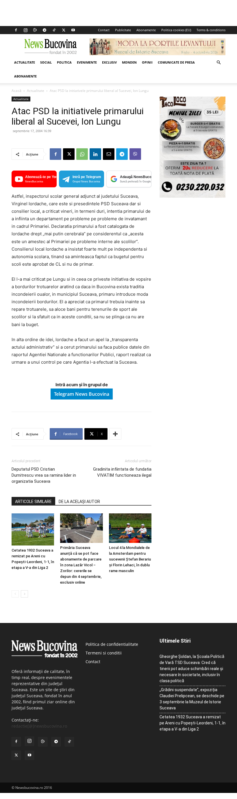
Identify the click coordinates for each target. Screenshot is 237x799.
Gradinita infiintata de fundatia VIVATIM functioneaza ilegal (122, 472)
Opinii (147, 62)
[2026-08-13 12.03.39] (192, 196)
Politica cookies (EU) (176, 30)
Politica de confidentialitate (112, 644)
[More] (115, 434)
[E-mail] (108, 154)
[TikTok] (54, 30)
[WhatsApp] (82, 154)
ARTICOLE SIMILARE (33, 501)
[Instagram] (25, 30)
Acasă (16, 90)
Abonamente (146, 30)
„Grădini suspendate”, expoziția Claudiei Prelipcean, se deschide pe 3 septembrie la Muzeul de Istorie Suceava (192, 698)
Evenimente (87, 62)
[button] (218, 62)
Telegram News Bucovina (81, 394)
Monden (129, 62)
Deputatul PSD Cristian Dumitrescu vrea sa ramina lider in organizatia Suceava (44, 475)
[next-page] (24, 594)
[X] (63, 30)
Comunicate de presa (176, 62)
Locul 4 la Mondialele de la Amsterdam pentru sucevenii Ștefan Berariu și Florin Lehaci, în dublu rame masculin (130, 559)
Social (46, 62)
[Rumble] (35, 30)
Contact (104, 30)
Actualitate (24, 62)
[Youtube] (73, 30)
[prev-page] (15, 594)
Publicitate (123, 30)
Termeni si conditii (104, 653)
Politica (64, 62)
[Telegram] (44, 30)
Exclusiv (109, 62)
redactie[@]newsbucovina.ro (39, 726)
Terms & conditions (211, 30)
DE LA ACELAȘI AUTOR (79, 501)
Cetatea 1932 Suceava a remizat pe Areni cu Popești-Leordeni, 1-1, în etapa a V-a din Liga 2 (192, 723)
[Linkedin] (95, 154)
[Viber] (135, 154)
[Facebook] (16, 30)
